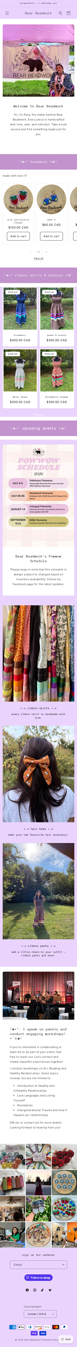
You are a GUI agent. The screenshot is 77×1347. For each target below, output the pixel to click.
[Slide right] (46, 252)
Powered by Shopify (51, 1340)
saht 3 (51, 220)
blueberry (20, 335)
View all (38, 258)
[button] (7, 13)
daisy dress (20, 397)
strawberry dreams (56, 397)
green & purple (56, 335)
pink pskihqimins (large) (18, 221)
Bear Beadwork (32, 1340)
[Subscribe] (63, 1264)
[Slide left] (31, 252)
